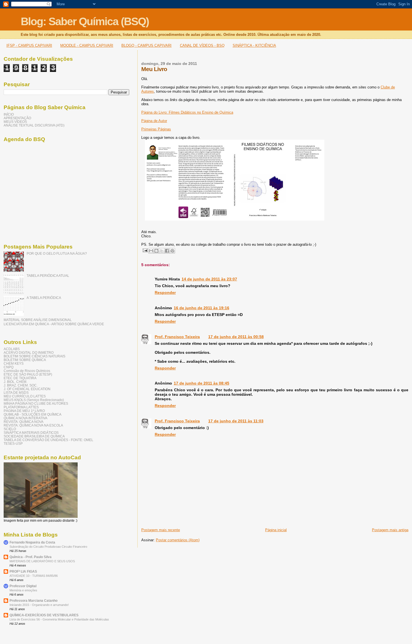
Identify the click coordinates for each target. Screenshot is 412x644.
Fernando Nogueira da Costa (32, 542)
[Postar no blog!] (156, 251)
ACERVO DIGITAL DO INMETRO (29, 352)
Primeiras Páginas (156, 129)
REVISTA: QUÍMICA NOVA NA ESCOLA (33, 425)
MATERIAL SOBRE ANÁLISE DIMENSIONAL (38, 320)
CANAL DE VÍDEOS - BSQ (202, 45)
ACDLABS (12, 349)
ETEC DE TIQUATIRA (20, 378)
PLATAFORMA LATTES (21, 407)
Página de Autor (154, 121)
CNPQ (8, 367)
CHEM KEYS (14, 363)
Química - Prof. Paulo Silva (31, 557)
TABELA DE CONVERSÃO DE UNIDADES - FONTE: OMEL (48, 440)
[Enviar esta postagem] (145, 250)
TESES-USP (13, 443)
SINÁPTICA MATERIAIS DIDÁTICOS (31, 432)
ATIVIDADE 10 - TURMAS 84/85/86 (34, 575)
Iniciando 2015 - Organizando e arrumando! (39, 604)
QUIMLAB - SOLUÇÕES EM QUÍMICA (32, 414)
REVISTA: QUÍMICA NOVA (23, 421)
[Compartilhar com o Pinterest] (172, 251)
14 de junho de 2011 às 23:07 (209, 279)
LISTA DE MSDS (16, 392)
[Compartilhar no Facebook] (167, 251)
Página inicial (276, 530)
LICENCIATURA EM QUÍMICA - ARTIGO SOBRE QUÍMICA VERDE (54, 324)
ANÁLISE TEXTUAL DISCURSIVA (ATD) (34, 125)
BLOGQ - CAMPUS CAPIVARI (146, 45)
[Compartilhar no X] (162, 251)
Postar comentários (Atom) (178, 540)
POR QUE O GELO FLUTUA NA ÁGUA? (57, 253)
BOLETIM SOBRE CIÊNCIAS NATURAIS (34, 356)
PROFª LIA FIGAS (23, 571)
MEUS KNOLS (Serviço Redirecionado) (34, 400)
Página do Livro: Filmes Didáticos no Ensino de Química (187, 112)
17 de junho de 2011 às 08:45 (201, 383)
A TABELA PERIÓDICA (44, 297)
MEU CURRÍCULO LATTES (25, 396)
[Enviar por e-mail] (151, 251)
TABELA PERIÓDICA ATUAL (48, 275)
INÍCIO (9, 114)
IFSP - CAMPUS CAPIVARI (29, 45)
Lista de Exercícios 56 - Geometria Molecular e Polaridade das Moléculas (59, 619)
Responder (165, 292)
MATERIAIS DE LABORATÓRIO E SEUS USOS (42, 561)
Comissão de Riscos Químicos (27, 371)
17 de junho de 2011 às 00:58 (236, 336)
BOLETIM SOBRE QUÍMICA (25, 360)
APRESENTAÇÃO (17, 118)
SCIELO (10, 429)
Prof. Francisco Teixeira (177, 336)
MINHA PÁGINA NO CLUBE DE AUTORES (36, 403)
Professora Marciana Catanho (33, 600)
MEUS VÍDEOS (15, 121)
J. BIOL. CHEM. (15, 381)
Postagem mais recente (160, 530)
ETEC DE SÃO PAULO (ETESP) (28, 374)
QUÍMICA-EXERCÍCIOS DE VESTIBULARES (44, 615)
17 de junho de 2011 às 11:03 (235, 421)
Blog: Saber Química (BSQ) (85, 21)
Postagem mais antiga (390, 530)
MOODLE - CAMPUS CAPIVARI (86, 45)
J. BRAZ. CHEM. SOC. (21, 385)
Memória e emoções (23, 590)
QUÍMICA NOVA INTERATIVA (25, 418)
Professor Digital (23, 586)
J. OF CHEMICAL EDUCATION (27, 389)
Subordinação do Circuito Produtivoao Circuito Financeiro (48, 546)
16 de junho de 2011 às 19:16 (201, 308)
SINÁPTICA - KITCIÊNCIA (254, 45)
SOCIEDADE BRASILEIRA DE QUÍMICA (34, 436)
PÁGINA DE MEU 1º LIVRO (24, 411)
